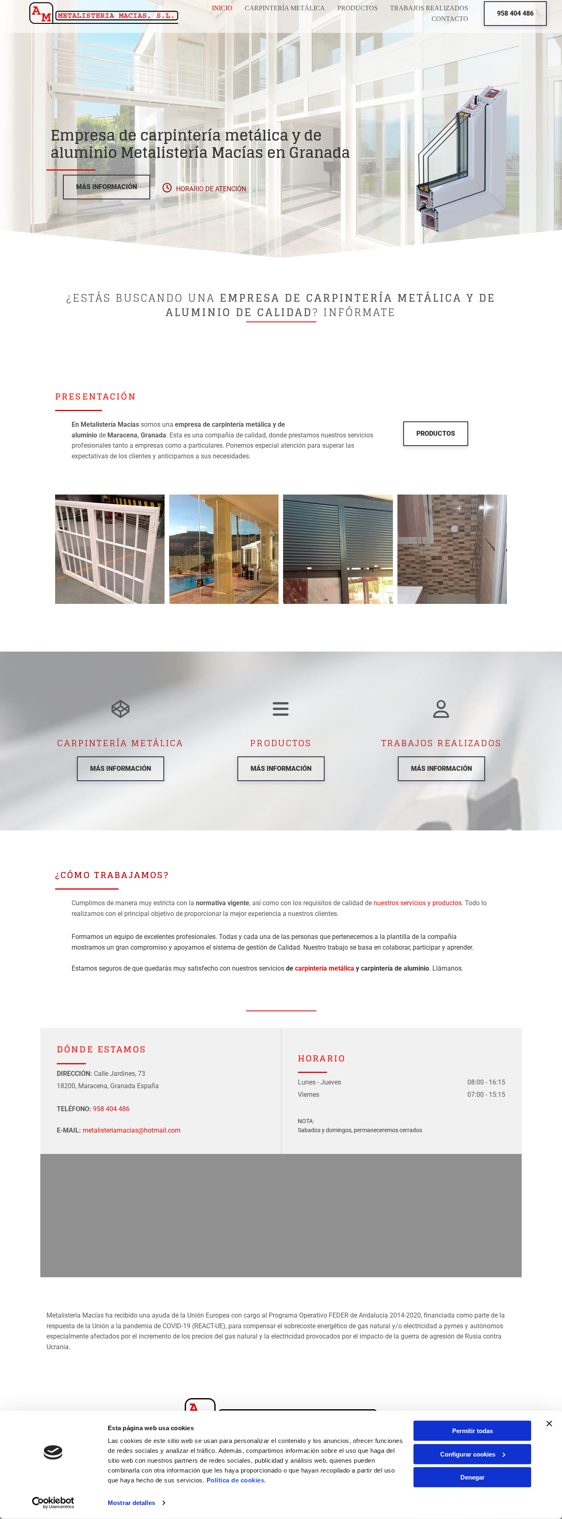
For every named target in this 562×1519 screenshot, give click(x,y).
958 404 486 (111, 1109)
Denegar (472, 1477)
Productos (357, 8)
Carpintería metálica (285, 8)
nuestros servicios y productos (418, 903)
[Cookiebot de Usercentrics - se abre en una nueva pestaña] (53, 1503)
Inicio (222, 8)
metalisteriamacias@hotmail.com (132, 1130)
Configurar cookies (467, 1453)
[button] (515, 13)
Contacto (450, 18)
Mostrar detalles (131, 1502)
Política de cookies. (236, 1480)
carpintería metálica (324, 968)
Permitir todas (472, 1430)
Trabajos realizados (429, 8)
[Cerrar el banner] (549, 1424)
